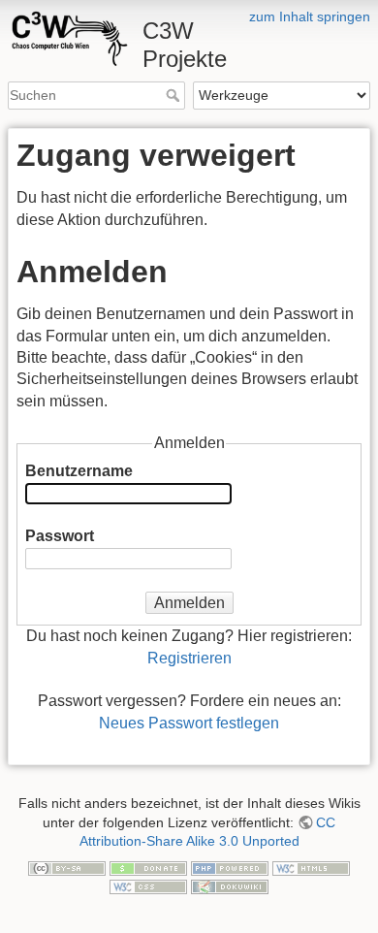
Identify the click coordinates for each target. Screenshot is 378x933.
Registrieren (189, 658)
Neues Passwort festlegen (189, 723)
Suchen (175, 95)
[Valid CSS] (148, 885)
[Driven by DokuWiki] (229, 885)
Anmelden (189, 603)
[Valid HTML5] (311, 867)
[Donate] (148, 867)
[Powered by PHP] (229, 867)
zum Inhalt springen (309, 16)
